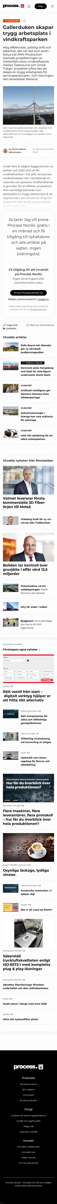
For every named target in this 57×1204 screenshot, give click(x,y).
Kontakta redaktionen (28, 1146)
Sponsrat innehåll (28, 1131)
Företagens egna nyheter (20, 649)
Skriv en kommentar (42, 325)
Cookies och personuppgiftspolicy (28, 1115)
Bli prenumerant (28, 1084)
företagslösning (38, 309)
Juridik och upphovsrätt (28, 1121)
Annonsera (28, 1095)
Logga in (43, 299)
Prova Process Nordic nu (28, 292)
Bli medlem (28, 1089)
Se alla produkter (28, 1100)
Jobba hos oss (28, 1157)
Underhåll (13, 20)
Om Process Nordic (29, 1163)
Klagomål (28, 1126)
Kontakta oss (28, 1152)
